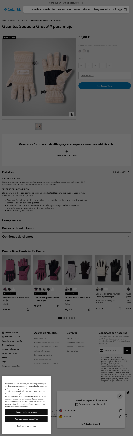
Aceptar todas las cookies (26, 412)
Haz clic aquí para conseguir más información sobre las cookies (25, 405)
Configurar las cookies (26, 426)
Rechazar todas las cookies (26, 419)
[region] (26, 405)
